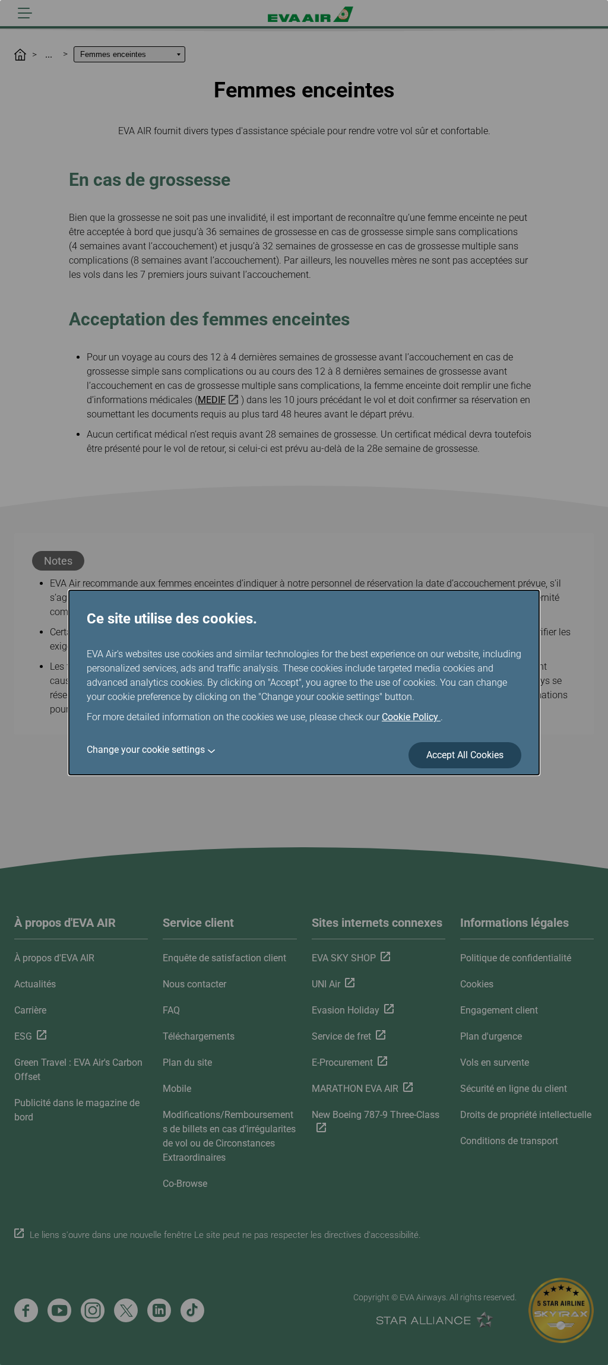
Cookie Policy (411, 717)
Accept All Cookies (465, 755)
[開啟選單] (25, 13)
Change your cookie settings (146, 749)
